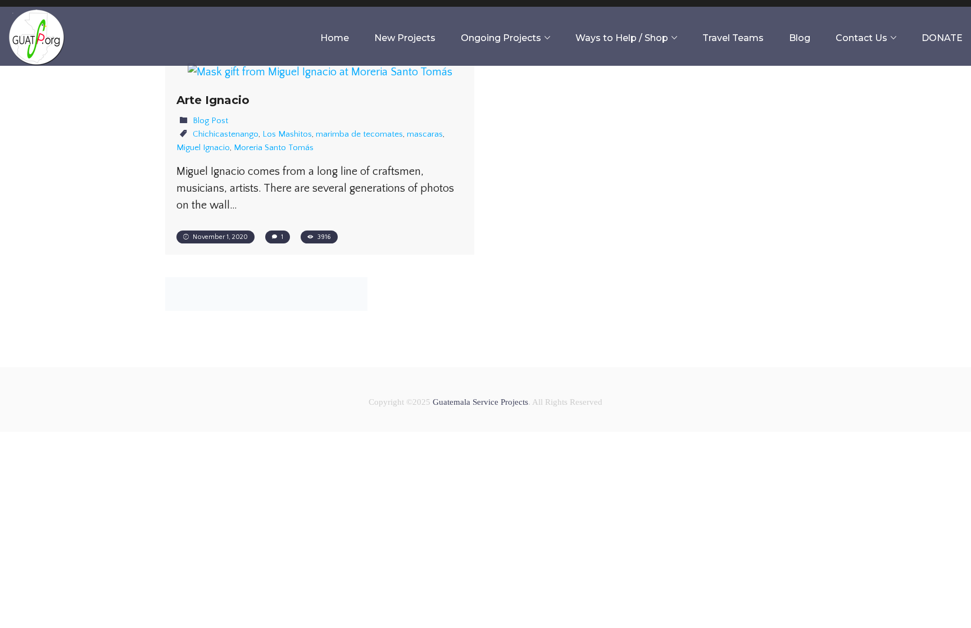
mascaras (425, 134)
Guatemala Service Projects (480, 401)
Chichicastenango (225, 134)
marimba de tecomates (359, 134)
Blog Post (210, 120)
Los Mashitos (287, 134)
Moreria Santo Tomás (274, 147)
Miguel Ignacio (203, 147)
